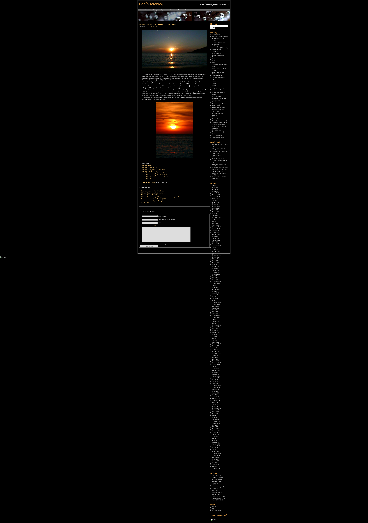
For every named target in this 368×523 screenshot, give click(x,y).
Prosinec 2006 (216, 444)
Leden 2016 (215, 270)
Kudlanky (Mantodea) (218, 77)
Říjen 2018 (215, 253)
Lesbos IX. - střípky (147, 179)
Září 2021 (215, 200)
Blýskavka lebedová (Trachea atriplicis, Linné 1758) (219, 160)
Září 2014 (215, 298)
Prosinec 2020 (216, 217)
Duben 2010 (215, 368)
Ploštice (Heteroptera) (218, 107)
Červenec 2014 (216, 302)
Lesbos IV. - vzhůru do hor (150, 171)
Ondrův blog (215, 488)
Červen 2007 (216, 432)
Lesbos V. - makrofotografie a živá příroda (154, 173)
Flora (213, 57)
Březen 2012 (216, 332)
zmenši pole (149, 225)
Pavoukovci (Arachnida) (219, 104)
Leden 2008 (215, 419)
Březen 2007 (216, 438)
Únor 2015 (215, 291)
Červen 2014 (216, 304)
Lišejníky (214, 83)
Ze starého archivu (217, 130)
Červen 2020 (216, 229)
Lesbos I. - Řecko (147, 165)
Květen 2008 (215, 412)
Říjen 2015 (215, 276)
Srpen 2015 (215, 280)
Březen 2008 (216, 415)
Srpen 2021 (215, 202)
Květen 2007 (215, 434)
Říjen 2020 (215, 221)
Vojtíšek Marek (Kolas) (218, 498)
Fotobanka (178, 10)
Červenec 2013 (216, 315)
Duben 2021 (215, 210)
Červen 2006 (216, 455)
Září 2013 (215, 312)
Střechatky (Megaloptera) (219, 122)
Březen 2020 (216, 234)
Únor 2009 (215, 395)
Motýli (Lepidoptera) (218, 89)
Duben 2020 (215, 232)
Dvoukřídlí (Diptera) (218, 55)
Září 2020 (215, 223)
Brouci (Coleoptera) (218, 38)
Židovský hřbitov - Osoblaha (149, 195)
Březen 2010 (216, 370)
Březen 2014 (216, 308)
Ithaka (214, 62)
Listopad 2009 (216, 378)
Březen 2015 (216, 289)
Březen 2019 (216, 251)
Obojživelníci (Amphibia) (219, 98)
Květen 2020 (215, 230)
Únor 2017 (215, 264)
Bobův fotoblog (151, 4)
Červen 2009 (216, 387)
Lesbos (214, 81)
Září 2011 (215, 340)
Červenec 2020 (216, 227)
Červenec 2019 (216, 245)
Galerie (147, 10)
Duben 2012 (215, 330)
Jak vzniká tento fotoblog (219, 64)
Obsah (187, 10)
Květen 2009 (215, 389)
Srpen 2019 (215, 244)
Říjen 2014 (215, 297)
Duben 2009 (215, 391)
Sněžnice (214, 117)
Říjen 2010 (215, 357)
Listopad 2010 (216, 355)
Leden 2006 (215, 464)
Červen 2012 (216, 327)
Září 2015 (215, 278)
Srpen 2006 (215, 451)
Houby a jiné (215, 61)
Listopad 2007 (216, 423)
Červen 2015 (216, 283)
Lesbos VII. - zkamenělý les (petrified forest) (155, 177)
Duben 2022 (215, 187)
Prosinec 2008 (216, 398)
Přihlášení (215, 507)
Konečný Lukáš (216, 475)
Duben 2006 (215, 459)
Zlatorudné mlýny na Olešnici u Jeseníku (153, 191)
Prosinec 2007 (216, 421)
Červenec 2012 (216, 325)
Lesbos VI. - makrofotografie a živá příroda (155, 175)
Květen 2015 (215, 285)
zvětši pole (155, 225)
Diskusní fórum (216, 49)
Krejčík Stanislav (217, 479)
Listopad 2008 (216, 400)
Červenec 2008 (216, 408)
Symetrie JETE (145, 203)
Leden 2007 (215, 442)
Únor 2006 (215, 463)
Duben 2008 (215, 414)
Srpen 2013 (215, 313)
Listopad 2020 (216, 219)
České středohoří (217, 135)
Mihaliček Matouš (217, 485)
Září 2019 (215, 242)
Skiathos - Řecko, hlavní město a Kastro (153, 193)
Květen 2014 (215, 306)
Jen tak (214, 66)
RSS (207, 211)
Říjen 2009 (215, 380)
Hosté (213, 59)
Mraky (214, 91)
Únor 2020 (215, 236)
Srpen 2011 (215, 342)
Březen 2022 (216, 189)
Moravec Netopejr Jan (218, 487)
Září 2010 (215, 359)
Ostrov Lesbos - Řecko (148, 182)
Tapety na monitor (166, 10)
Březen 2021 (216, 212)
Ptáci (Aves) (215, 111)
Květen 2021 (215, 208)
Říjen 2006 (215, 448)
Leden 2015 (215, 293)
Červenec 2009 (216, 385)
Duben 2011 (215, 349)
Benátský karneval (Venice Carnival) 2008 (153, 199)
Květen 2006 (215, 457)
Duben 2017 (215, 261)
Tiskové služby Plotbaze (219, 496)
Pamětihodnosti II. (217, 102)
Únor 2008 (215, 417)
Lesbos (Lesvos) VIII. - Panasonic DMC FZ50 (157, 24)
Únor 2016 (215, 268)
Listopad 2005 (216, 468)
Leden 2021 (215, 215)
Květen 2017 (215, 259)
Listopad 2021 (216, 197)
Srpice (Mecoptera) (217, 119)
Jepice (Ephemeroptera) (219, 68)
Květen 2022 (215, 185)
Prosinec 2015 (216, 272)
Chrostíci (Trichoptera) (218, 42)
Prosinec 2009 (216, 376)
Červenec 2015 (216, 281)
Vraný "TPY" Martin (217, 500)
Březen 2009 (216, 393)
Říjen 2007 (215, 425)
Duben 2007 (215, 436)
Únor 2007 (215, 440)
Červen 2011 (216, 346)
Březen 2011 (215, 351)
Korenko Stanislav (217, 477)
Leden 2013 (215, 321)
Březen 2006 (216, 461)
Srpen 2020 (215, 225)
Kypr (213, 79)
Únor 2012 (215, 334)
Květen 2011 (215, 348)
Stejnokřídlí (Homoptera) (219, 121)
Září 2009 (215, 381)
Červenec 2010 (216, 363)
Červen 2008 (216, 410)
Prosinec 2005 (216, 466)
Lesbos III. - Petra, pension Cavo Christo (154, 169)
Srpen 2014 (215, 300)
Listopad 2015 (216, 274)
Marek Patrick (216, 483)
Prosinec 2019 (216, 240)
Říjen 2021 (215, 198)
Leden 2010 (215, 374)
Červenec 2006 (216, 453)
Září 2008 (215, 404)
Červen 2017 (216, 257)
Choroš (214, 40)
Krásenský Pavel (217, 481)
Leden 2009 (215, 396)
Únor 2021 (215, 213)
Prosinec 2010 (216, 353)
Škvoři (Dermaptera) (218, 137)
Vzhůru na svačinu (217, 171)
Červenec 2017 (216, 255)
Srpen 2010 (215, 361)
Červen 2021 (216, 206)
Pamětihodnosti (216, 100)
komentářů (216, 510)
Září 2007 (215, 427)
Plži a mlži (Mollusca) (218, 109)
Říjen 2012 (215, 323)
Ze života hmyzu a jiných (219, 132)
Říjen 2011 (215, 338)
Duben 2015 (215, 287)
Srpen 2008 (215, 406)
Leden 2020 (215, 238)
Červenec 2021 (216, 204)
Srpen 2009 (215, 383)
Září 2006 (215, 449)
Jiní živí (214, 70)
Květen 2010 (215, 366)
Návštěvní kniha (216, 96)
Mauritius (214, 87)
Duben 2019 (215, 249)
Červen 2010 (216, 364)
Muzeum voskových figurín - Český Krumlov (154, 201)
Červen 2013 (216, 317)
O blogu (155, 10)
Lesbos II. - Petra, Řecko (149, 167)
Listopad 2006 (216, 446)
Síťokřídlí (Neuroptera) (218, 124)
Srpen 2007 (215, 429)
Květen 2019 (215, 247)
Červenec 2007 (216, 431)
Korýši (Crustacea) (217, 75)
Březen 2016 (216, 266)
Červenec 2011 (216, 344)
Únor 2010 (215, 372)
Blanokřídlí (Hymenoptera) (220, 36)
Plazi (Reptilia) (216, 105)
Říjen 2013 (215, 310)
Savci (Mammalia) (217, 113)
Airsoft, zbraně (216, 34)
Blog (141, 10)
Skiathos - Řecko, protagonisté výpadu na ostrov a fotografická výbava (162, 197)
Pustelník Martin (217, 492)
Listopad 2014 (216, 295)
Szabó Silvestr (216, 494)
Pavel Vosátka (216, 490)
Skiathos (214, 115)
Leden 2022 (215, 193)
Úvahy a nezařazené (218, 134)
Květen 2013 (215, 319)
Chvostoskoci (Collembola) (220, 48)
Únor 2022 (215, 191)
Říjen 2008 (215, 402)
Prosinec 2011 (216, 336)
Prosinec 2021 (216, 195)
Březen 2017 (216, 263)
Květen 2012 (215, 329)
